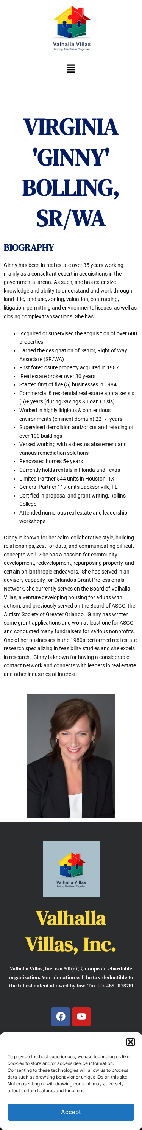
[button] (130, 1042)
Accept (71, 1112)
